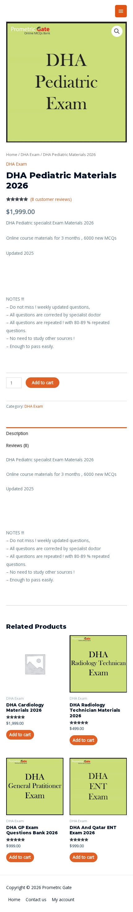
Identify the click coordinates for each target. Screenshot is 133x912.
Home (11, 154)
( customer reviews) (51, 199)
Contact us (36, 899)
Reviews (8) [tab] (17, 445)
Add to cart (42, 382)
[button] (116, 31)
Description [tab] (17, 433)
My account (63, 899)
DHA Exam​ (30, 154)
